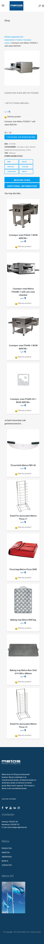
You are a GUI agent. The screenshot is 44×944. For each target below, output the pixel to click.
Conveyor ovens (23, 147)
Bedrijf (5, 861)
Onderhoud (7, 857)
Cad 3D (25, 166)
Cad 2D (10, 166)
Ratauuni (12, 153)
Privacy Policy (35, 932)
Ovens (19, 40)
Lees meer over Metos (9, 799)
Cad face (11, 171)
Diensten (6, 852)
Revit (24, 171)
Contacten (7, 865)
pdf (9, 162)
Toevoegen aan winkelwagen (20, 137)
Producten (7, 848)
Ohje (24, 162)
